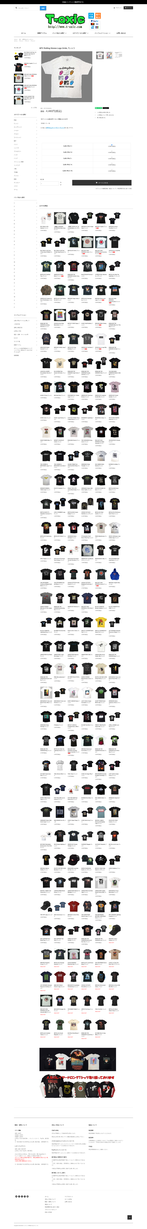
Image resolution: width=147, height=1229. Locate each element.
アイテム (129, 7)
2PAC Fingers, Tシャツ (45, 558)
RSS (46, 1212)
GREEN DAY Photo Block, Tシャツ (58, 275)
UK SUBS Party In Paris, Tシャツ (73, 677)
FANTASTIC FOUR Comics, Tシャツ (113, 821)
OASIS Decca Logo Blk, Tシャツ (114, 251)
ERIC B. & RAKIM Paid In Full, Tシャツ (87, 631)
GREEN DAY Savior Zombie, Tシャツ (113, 396)
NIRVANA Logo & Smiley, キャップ (113, 939)
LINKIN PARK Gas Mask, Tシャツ (46, 655)
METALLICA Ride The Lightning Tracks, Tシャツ (59, 750)
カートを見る (68, 1199)
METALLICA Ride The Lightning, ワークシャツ (114, 275)
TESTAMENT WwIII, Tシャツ (74, 1010)
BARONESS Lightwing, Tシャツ (87, 418)
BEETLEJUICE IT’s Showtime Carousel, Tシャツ (46, 514)
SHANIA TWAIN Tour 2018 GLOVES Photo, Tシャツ (74, 466)
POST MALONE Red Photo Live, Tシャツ (72, 798)
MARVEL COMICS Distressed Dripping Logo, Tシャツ (100, 822)
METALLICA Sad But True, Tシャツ (45, 275)
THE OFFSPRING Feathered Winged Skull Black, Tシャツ (46, 584)
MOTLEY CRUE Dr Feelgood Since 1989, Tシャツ (73, 726)
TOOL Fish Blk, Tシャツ (100, 1009)
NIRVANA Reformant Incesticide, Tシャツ (86, 749)
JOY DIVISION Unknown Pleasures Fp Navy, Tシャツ (46, 987)
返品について (112, 188)
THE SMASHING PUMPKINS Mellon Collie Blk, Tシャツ (115, 373)
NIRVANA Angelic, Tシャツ (30, 63)
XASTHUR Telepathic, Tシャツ (100, 845)
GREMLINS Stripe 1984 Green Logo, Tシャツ (45, 821)
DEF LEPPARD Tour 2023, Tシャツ (59, 939)
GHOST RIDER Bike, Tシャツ (46, 441)
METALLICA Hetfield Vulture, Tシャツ (45, 1034)
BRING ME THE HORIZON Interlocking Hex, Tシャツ (59, 608)
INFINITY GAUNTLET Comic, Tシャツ (59, 441)
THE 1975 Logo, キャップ (46, 914)
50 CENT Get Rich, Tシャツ (87, 725)
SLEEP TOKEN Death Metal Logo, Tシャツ (100, 701)
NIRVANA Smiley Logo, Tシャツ (60, 348)
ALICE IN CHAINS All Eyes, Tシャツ (100, 489)
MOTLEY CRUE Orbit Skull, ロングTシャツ (100, 869)
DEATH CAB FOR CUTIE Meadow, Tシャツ (60, 869)
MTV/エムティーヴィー (28, 39)
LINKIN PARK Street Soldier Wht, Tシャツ (100, 655)
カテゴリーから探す (79, 33)
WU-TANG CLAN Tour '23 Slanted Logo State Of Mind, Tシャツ (30, 54)
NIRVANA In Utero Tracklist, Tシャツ (113, 227)
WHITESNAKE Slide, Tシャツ (101, 559)
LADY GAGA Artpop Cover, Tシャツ (114, 774)
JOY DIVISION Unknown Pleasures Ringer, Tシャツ (114, 632)
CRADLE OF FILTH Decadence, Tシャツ (86, 986)
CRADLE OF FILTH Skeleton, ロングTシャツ (87, 513)
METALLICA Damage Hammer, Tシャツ (59, 963)
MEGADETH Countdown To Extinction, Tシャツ (73, 986)
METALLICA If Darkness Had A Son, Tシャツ (114, 513)
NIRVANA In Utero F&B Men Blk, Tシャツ (114, 986)
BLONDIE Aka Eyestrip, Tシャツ (59, 631)
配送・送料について (50, 1201)
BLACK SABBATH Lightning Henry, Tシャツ (46, 631)
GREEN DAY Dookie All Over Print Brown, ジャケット (46, 300)
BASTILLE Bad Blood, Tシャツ (73, 1034)
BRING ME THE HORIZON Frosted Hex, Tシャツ (87, 1035)
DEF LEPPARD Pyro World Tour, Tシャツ (45, 939)
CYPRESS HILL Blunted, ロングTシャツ (101, 275)
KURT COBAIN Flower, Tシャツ (73, 701)
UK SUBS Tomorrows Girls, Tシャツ (45, 774)
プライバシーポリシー (51, 1209)
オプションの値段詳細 (102, 188)
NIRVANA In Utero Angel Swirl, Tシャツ (87, 227)
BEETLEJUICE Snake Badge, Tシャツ (73, 513)
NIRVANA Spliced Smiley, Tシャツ (44, 869)
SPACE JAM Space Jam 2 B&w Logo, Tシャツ (114, 537)
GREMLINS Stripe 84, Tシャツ (114, 798)
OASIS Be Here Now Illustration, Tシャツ (59, 324)
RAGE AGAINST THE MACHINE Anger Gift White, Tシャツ (29, 98)
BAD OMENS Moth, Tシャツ (100, 798)
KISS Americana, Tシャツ (59, 915)
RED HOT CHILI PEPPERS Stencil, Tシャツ (101, 584)
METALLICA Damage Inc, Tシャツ (86, 299)
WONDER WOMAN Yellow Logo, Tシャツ (45, 489)
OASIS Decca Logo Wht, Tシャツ (101, 348)
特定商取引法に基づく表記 (124, 188)
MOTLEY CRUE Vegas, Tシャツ (73, 324)
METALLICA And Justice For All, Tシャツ (60, 299)
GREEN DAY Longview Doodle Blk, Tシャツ (100, 396)
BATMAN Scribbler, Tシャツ (114, 465)
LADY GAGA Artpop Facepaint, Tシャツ (86, 701)
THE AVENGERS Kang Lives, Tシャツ (86, 441)
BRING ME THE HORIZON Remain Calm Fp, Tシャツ (46, 678)
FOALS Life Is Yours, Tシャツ (73, 631)
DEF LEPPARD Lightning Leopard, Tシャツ (115, 915)
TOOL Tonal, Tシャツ (72, 774)
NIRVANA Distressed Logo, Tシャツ (100, 299)
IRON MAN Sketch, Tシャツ (74, 441)
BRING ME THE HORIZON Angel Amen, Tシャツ (74, 373)
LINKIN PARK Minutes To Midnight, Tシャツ (74, 891)
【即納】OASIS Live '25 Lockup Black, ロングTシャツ (74, 228)
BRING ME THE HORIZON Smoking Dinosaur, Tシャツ (45, 325)
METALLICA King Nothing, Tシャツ (72, 348)
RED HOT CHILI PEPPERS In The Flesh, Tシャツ (87, 608)
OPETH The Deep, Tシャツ (87, 1010)
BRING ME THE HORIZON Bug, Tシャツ (114, 655)
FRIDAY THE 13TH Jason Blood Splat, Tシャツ (74, 490)
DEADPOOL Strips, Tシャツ (100, 418)
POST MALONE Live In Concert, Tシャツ (59, 798)
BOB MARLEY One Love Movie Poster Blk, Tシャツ (115, 678)
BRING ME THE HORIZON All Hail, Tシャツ (114, 349)
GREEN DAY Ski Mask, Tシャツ (87, 348)
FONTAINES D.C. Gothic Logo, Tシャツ (73, 396)
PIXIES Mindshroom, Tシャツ (101, 537)
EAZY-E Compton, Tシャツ (60, 489)
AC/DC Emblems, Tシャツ (114, 869)
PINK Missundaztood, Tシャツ (59, 677)
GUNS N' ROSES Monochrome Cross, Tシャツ (87, 678)
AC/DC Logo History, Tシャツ (60, 418)
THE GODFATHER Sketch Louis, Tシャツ (86, 915)
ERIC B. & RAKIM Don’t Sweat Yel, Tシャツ (100, 631)
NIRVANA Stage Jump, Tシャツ (74, 299)
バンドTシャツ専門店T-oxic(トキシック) (30, 1225)
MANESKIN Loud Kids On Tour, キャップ (73, 869)
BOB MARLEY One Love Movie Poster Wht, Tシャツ (46, 702)
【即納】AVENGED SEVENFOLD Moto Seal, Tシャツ (60, 228)
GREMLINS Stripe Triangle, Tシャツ (85, 465)
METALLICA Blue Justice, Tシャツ (99, 513)
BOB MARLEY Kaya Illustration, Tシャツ (114, 891)
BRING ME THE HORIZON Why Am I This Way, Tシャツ (115, 325)
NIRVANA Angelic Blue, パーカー (114, 583)
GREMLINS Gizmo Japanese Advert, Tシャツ (114, 702)
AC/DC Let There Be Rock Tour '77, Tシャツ (114, 963)
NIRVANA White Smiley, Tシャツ (101, 324)
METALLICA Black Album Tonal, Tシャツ (114, 1010)
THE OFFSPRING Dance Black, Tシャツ (101, 963)
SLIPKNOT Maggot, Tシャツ (86, 845)
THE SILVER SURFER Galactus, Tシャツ (114, 418)
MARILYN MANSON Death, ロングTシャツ (86, 869)
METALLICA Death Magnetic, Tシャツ (58, 1034)
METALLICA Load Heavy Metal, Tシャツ (87, 963)
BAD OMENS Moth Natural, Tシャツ (99, 465)
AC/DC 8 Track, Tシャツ (46, 395)
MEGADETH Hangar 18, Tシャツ (59, 1010)
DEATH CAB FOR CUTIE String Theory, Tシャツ (101, 677)
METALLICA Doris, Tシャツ (74, 251)
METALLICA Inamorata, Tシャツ (46, 537)
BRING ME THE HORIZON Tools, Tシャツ (101, 372)
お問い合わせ (121, 33)
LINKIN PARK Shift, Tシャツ (87, 655)
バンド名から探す (58, 33)
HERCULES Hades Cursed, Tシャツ (44, 348)
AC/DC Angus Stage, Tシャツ (74, 821)
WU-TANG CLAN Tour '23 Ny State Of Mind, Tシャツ (46, 252)
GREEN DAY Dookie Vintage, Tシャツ (72, 845)
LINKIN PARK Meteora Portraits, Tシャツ (73, 655)
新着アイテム (42, 33)
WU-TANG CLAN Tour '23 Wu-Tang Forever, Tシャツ (60, 252)
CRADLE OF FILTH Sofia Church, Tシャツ (73, 583)
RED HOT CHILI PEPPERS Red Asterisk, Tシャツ (30, 86)
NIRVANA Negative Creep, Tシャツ (45, 963)
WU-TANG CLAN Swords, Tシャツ (44, 227)
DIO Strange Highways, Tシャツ (60, 845)
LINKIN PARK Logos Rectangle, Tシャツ (59, 655)
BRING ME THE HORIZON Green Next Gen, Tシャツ (114, 750)
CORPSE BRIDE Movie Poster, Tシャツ (59, 891)
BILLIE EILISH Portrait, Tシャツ (87, 275)
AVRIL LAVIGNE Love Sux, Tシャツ (114, 725)
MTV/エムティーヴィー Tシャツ (55, 127)
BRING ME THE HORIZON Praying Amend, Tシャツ (85, 373)
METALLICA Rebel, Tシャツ (60, 537)
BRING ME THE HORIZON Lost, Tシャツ (100, 939)
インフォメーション (101, 33)
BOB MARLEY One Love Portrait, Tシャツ (60, 701)
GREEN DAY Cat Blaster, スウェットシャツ (87, 559)
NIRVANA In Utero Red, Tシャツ (73, 915)
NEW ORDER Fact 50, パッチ (60, 821)
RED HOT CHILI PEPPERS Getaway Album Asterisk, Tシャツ (73, 750)
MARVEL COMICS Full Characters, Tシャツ (45, 891)
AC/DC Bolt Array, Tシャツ (87, 821)
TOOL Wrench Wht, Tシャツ (60, 774)
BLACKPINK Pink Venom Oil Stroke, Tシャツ (60, 373)
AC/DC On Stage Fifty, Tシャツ (87, 774)
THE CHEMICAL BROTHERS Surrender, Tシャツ (60, 466)
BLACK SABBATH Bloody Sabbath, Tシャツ (101, 607)
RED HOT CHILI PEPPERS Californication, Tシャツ (114, 300)
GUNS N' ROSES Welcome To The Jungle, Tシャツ (46, 608)
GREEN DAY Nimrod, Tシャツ (74, 607)
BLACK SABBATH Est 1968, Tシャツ (114, 607)
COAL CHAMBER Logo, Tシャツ (59, 513)
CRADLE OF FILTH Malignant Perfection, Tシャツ (86, 584)
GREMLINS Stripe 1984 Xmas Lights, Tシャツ (87, 489)
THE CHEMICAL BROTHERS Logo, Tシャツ (46, 466)
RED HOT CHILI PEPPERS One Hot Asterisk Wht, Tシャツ (45, 1011)
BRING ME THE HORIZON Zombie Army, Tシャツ (73, 276)
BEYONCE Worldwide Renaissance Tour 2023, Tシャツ (46, 846)
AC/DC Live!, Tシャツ (45, 417)
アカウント (118, 7)
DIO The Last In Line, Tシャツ (115, 845)
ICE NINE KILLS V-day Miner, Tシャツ (100, 1034)
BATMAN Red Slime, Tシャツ (87, 798)
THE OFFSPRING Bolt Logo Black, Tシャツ (114, 559)
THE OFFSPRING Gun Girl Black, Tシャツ (59, 583)
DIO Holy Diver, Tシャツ (59, 395)
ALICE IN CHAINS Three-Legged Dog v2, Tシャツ (74, 418)
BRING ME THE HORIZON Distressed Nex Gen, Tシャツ (86, 940)
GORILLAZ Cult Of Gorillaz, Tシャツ (72, 939)
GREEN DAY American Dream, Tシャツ (86, 396)
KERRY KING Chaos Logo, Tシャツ (45, 798)
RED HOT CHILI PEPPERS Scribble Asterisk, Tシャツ (99, 442)
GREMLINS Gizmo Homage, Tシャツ (72, 537)
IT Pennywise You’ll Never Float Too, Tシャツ (87, 537)
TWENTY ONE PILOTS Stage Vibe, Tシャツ (100, 725)
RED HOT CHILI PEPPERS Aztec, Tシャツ (30, 75)
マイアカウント (69, 1196)
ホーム (23, 33)
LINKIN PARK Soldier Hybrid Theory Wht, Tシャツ (100, 892)
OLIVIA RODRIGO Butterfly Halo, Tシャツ (73, 963)
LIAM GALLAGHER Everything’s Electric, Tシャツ (46, 373)
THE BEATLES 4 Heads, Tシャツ (114, 441)
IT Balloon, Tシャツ (58, 725)
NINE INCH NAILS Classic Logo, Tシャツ (59, 986)
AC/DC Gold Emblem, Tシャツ (87, 324)
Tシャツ (21, 41)
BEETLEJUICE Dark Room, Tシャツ (114, 489)
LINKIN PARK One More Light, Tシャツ (87, 891)
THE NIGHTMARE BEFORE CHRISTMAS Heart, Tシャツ (100, 916)
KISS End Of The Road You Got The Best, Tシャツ (73, 560)
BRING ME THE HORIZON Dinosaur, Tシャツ (101, 750)
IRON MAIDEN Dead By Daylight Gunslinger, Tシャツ (101, 775)
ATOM (50, 1212)
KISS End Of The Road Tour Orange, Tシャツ (59, 559)
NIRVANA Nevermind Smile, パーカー (100, 986)
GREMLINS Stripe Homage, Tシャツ (44, 725)
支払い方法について (50, 1199)
